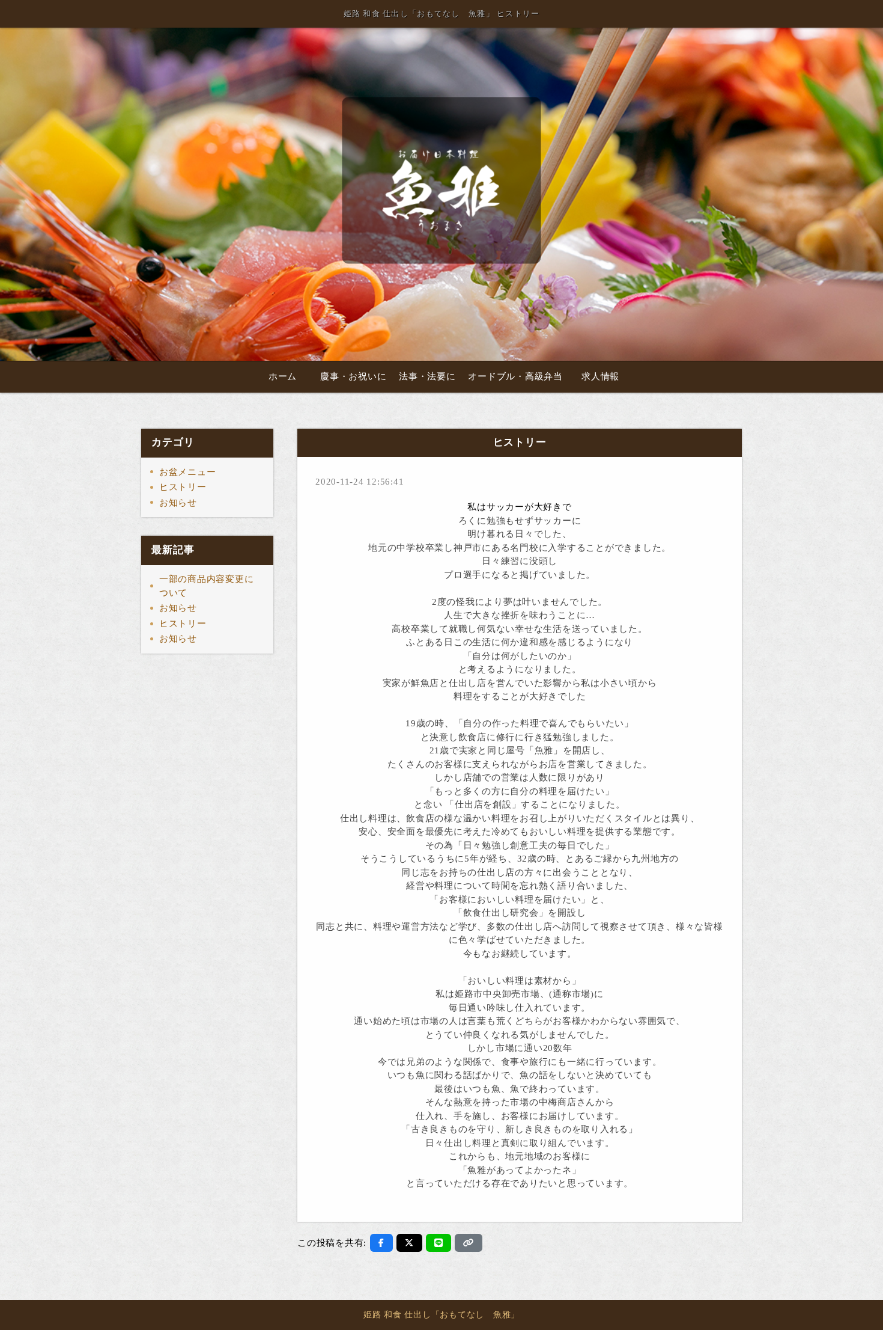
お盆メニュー (187, 472)
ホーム (283, 376)
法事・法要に (427, 376)
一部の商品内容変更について (206, 586)
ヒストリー (183, 487)
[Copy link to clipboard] (468, 1243)
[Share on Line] (439, 1243)
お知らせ (178, 502)
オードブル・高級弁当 (515, 376)
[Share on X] (409, 1243)
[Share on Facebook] (381, 1243)
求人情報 (600, 376)
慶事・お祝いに (353, 376)
